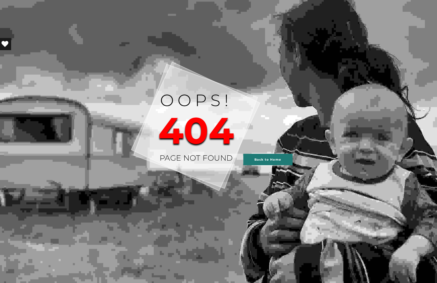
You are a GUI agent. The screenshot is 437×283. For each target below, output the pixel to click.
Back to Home (267, 159)
